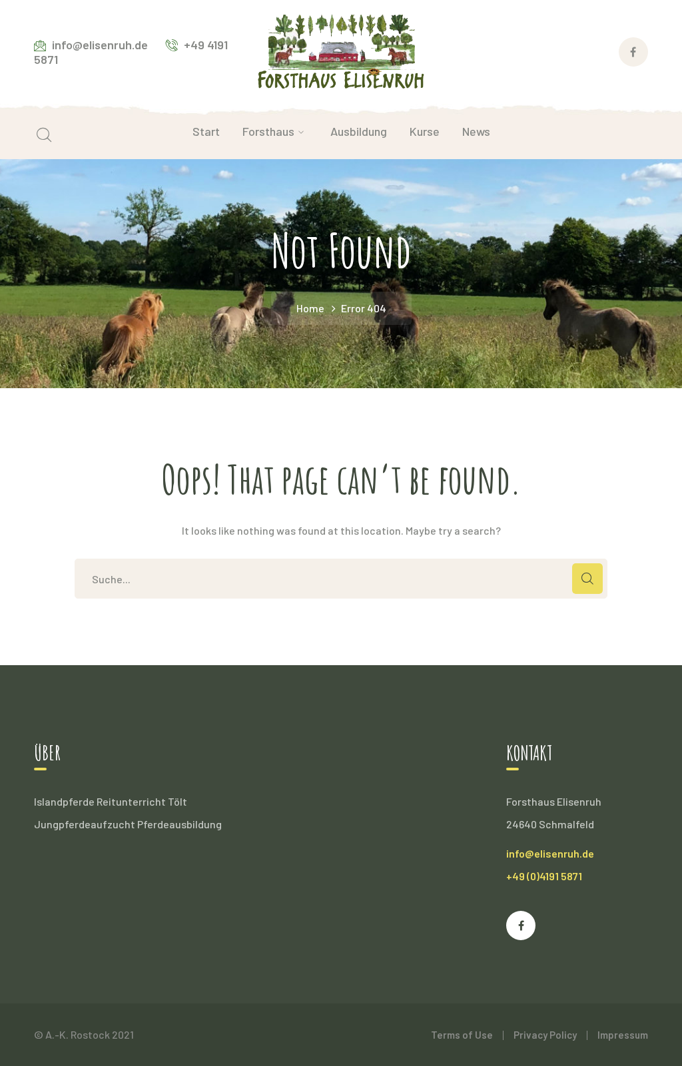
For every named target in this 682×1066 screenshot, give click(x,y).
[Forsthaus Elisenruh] (341, 50)
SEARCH (587, 578)
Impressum (622, 1035)
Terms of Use (462, 1035)
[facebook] (520, 925)
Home (310, 308)
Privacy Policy (545, 1035)
